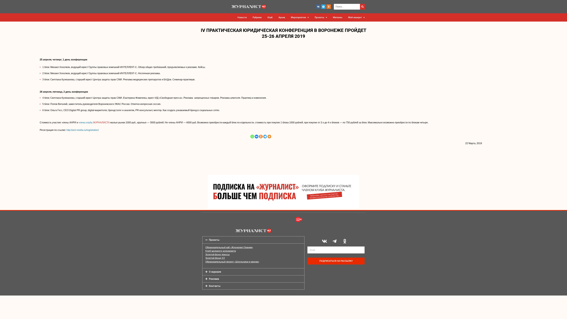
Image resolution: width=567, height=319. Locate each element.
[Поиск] (362, 7)
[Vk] (318, 6)
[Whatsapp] (252, 136)
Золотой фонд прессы (217, 254)
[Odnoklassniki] (328, 6)
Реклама (214, 279)
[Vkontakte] (256, 136)
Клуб (270, 17)
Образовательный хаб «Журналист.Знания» (229, 247)
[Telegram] (323, 6)
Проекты (319, 17)
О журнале (215, 271)
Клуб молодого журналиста (220, 251)
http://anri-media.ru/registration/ (82, 130)
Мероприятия (298, 17)
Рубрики (257, 17)
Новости (242, 17)
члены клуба (94, 122)
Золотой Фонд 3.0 (215, 258)
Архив (281, 17)
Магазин (337, 17)
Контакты (214, 286)
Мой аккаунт (355, 17)
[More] (269, 136)
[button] (253, 239)
